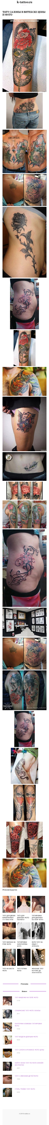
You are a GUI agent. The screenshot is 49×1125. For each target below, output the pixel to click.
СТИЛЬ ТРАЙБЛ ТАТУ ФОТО (25, 1089)
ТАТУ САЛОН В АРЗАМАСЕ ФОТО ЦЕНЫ (29, 1050)
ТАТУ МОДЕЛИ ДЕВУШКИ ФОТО (26, 1037)
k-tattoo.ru (24, 2)
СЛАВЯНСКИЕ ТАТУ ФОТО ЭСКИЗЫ (27, 1010)
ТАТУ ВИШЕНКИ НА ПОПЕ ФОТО (26, 997)
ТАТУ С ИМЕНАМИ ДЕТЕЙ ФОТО (26, 1076)
